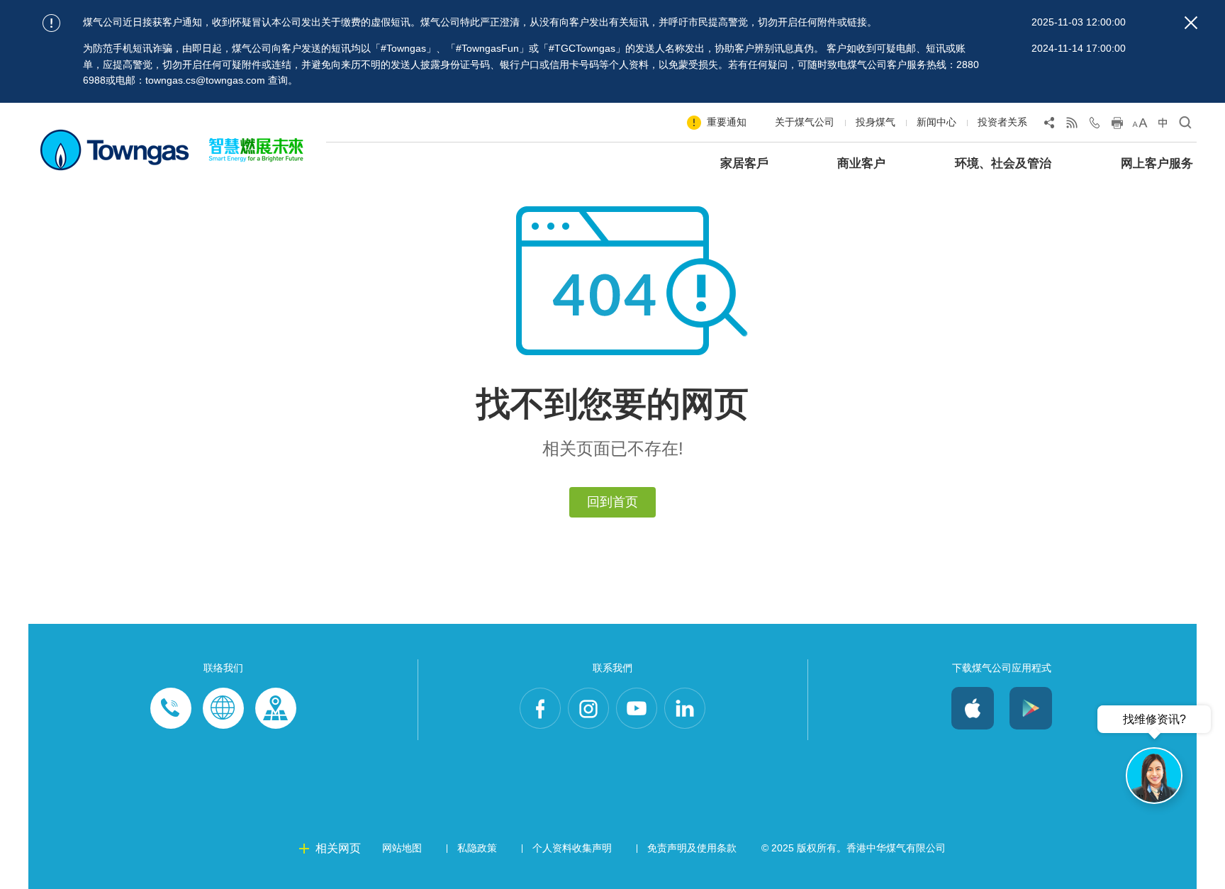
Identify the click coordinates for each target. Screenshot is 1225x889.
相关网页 (338, 848)
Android (1031, 708)
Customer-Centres (275, 708)
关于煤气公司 (804, 122)
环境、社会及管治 (1003, 163)
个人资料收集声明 (572, 848)
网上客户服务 (1157, 163)
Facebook (540, 708)
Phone (170, 708)
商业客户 (861, 163)
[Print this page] (1117, 125)
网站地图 (402, 848)
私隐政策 (477, 848)
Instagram (588, 708)
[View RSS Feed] (1072, 125)
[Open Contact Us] (1094, 125)
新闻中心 (936, 122)
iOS (973, 708)
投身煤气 (875, 122)
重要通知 (726, 122)
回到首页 (612, 502)
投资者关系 (1002, 122)
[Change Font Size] (1140, 125)
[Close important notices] (1191, 22)
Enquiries (223, 708)
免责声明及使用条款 (692, 848)
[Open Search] (1185, 125)
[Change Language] (1162, 125)
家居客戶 (744, 163)
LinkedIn (684, 708)
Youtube (636, 708)
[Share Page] (1049, 125)
